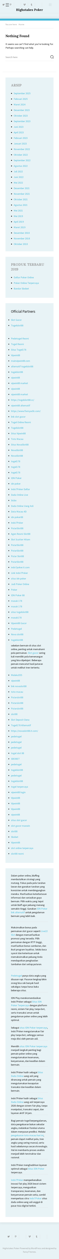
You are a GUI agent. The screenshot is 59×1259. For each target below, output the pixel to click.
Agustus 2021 (21, 205)
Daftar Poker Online (24, 277)
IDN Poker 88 (18, 595)
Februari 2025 (21, 98)
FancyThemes (29, 1251)
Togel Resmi (17, 344)
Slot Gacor (16, 319)
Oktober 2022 (21, 154)
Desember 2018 (22, 232)
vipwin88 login (18, 792)
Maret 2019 (19, 227)
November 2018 (22, 238)
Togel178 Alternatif (21, 725)
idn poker (16, 483)
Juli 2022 (18, 171)
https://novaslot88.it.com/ (24, 730)
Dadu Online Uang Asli (22, 506)
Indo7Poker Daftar (20, 489)
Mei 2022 (18, 182)
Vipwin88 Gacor (19, 623)
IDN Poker (16, 478)
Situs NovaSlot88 (20, 444)
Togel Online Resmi (21, 422)
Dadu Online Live (19, 494)
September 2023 (22, 121)
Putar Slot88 (17, 556)
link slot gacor (18, 416)
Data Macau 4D (18, 511)
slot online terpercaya (22, 848)
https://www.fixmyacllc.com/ (26, 411)
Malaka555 (16, 675)
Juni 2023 (18, 126)
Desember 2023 (22, 110)
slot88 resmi (17, 853)
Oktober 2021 (21, 199)
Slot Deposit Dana (20, 719)
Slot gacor (33, 652)
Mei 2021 (18, 210)
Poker (14, 589)
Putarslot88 (17, 697)
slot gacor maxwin (20, 825)
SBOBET (15, 758)
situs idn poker (18, 578)
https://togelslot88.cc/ (22, 399)
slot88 (14, 714)
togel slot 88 (17, 753)
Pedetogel (16, 628)
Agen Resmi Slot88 (20, 533)
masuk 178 (16, 600)
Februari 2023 (21, 138)
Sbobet (14, 836)
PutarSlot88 (17, 528)
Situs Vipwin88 (18, 433)
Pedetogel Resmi (20, 338)
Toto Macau (17, 439)
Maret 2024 (19, 104)
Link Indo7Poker (19, 573)
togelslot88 (17, 372)
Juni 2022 (18, 177)
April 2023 (19, 132)
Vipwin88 (15, 355)
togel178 (15, 461)
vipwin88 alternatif (20, 405)
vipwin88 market (19, 383)
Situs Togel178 (18, 349)
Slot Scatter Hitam (20, 539)
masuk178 (16, 617)
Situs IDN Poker (36, 1168)
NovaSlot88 (17, 450)
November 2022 (22, 149)
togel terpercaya (19, 786)
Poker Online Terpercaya (26, 283)
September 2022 (22, 160)
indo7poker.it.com (20, 567)
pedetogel (16, 736)
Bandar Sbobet (21, 288)
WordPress (36, 1248)
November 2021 (22, 193)
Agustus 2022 (21, 165)
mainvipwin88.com (20, 360)
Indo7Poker (17, 522)
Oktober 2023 (21, 115)
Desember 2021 (22, 188)
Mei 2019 (18, 216)
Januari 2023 (20, 143)
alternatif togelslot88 (22, 366)
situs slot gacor (19, 820)
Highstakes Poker (29, 10)
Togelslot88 (17, 325)
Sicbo (13, 500)
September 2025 (22, 93)
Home (21, 24)
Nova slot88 (17, 634)
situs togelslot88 (19, 612)
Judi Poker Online (20, 584)
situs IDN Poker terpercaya (33, 1027)
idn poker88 (17, 517)
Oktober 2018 (21, 244)
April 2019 (19, 221)
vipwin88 (15, 377)
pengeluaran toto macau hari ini (27, 1135)
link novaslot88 (18, 686)
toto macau (17, 691)
